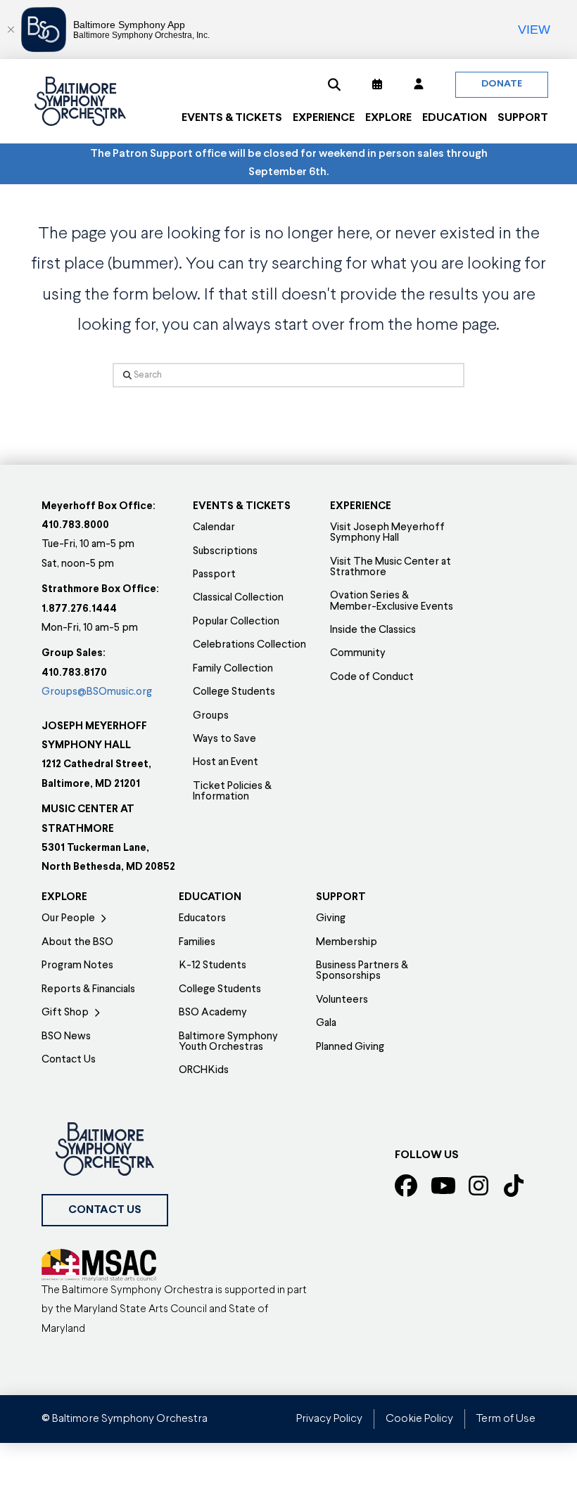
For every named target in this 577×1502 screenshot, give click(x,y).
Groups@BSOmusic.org (97, 692)
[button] (334, 84)
